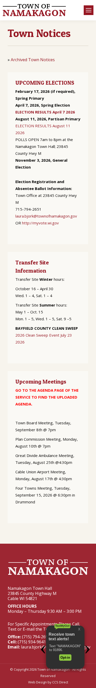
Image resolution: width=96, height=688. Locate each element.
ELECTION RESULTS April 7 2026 (45, 111)
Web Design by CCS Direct (48, 682)
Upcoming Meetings (40, 381)
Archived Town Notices (33, 59)
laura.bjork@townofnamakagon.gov (46, 216)
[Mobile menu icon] (88, 10)
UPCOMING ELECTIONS (44, 82)
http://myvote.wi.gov (40, 222)
